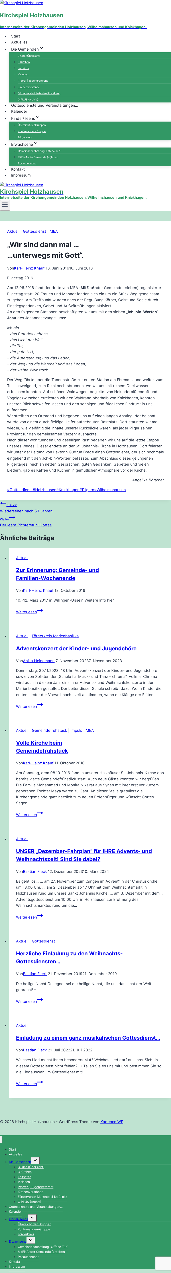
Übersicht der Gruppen (32, 124)
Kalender (19, 111)
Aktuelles (19, 42)
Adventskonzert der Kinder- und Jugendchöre (77, 648)
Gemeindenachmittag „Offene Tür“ (39, 150)
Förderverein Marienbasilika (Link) (39, 93)
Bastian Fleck (35, 871)
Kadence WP (111, 1122)
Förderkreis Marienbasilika (55, 636)
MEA (54, 231)
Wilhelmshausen (110, 490)
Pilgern (86, 490)
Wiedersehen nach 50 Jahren (26, 508)
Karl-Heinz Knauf (29, 268)
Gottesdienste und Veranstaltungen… (44, 105)
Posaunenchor (28, 1257)
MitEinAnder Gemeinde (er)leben (38, 157)
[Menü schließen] (1, 1139)
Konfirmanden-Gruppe (32, 131)
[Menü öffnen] (5, 205)
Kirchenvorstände (29, 87)
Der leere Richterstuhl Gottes (26, 522)
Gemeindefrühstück (49, 730)
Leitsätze (23, 68)
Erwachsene (17, 1241)
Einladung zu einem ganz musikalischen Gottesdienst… (88, 1038)
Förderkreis (25, 137)
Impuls (76, 730)
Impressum (21, 175)
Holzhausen (44, 490)
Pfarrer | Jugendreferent (33, 80)
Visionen (23, 74)
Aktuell (13, 231)
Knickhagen (67, 490)
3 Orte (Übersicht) (29, 55)
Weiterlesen (29, 612)
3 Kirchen (24, 62)
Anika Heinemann (39, 661)
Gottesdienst (34, 231)
